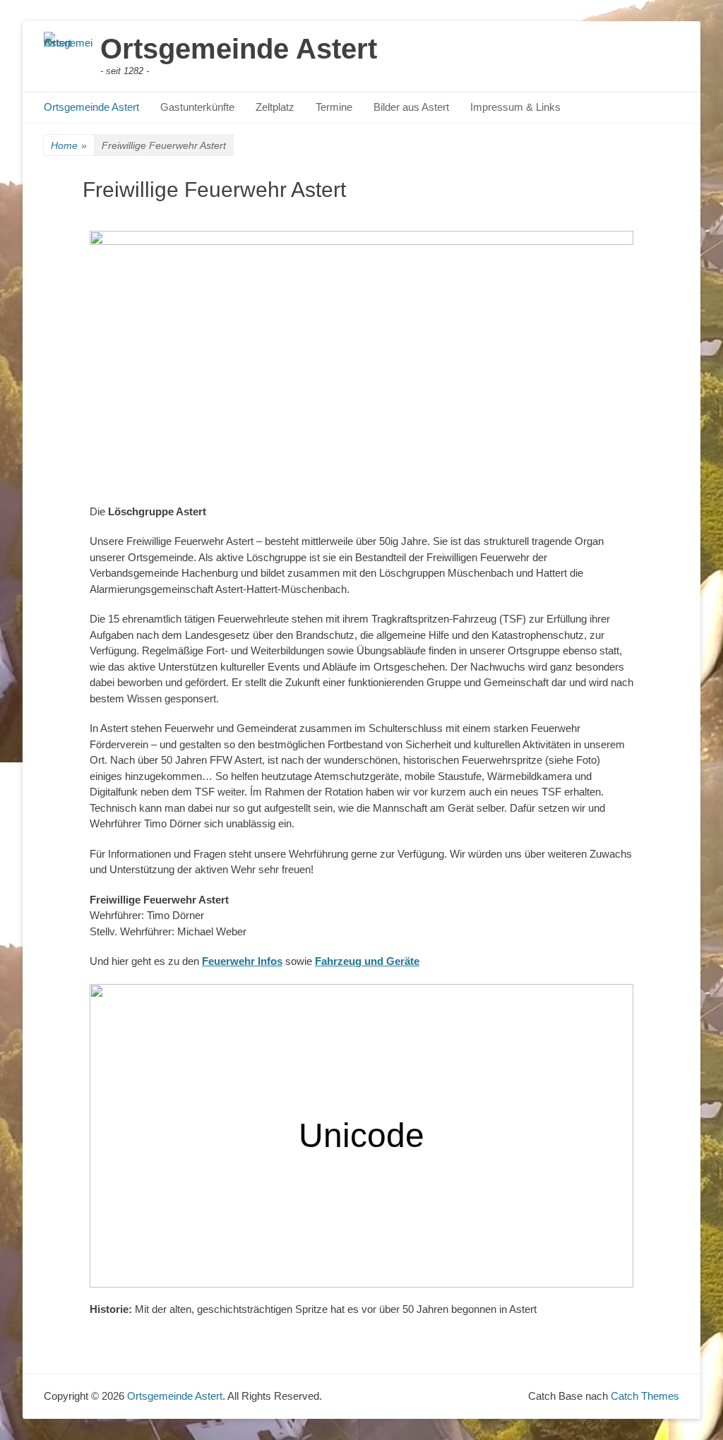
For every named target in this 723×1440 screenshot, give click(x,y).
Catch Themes (645, 1396)
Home (69, 145)
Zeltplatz (275, 107)
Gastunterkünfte (197, 107)
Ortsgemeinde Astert (238, 48)
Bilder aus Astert (411, 107)
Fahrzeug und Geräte (367, 961)
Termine (334, 107)
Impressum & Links (515, 107)
